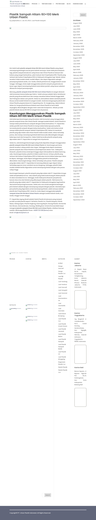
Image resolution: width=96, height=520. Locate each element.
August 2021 (77, 171)
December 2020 (78, 191)
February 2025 (78, 75)
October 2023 (78, 104)
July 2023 (76, 113)
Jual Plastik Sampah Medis (46, 462)
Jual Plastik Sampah (39, 21)
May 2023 (76, 119)
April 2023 (76, 122)
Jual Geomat (46, 409)
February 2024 (78, 93)
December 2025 (78, 46)
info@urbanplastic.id (21, 213)
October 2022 (78, 139)
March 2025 (77, 72)
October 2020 (78, 197)
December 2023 (78, 98)
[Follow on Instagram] (31, 291)
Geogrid (12, 280)
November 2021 (78, 165)
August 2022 (77, 145)
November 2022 (78, 136)
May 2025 (76, 67)
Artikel (44, 379)
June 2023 (76, 116)
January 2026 (78, 43)
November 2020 (78, 194)
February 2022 (78, 156)
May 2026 (76, 32)
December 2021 (78, 162)
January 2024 (78, 96)
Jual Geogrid (46, 406)
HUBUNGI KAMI (78, 4)
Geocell (12, 276)
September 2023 (79, 107)
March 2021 (77, 185)
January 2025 (78, 78)
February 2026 (78, 41)
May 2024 (76, 84)
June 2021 (76, 177)
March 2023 (77, 124)
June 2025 (76, 64)
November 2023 (78, 101)
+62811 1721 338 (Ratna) (41, 210)
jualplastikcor (16, 21)
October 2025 (78, 52)
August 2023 (77, 110)
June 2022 (76, 150)
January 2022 (78, 159)
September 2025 (79, 55)
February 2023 (78, 127)
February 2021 (78, 188)
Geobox (12, 283)
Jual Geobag (46, 397)
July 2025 (76, 61)
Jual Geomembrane (46, 414)
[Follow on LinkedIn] (27, 287)
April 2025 (76, 69)
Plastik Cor (13, 263)
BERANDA (26, 4)
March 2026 (77, 38)
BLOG (69, 4)
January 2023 (78, 130)
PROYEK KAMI (60, 4)
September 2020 (79, 200)
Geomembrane (15, 273)
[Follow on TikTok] (31, 287)
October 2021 (77, 168)
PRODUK (34, 4)
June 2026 (76, 29)
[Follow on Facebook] (34, 287)
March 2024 (77, 90)
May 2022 (76, 153)
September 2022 (79, 142)
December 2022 (78, 133)
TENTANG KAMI (47, 4)
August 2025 (77, 58)
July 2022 (76, 148)
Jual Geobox (46, 400)
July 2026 (76, 26)
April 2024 (76, 87)
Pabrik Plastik (46, 483)
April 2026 (76, 35)
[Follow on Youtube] (27, 291)
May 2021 (76, 179)
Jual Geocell (46, 403)
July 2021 (76, 174)
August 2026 (77, 23)
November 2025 (78, 49)
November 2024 (78, 81)
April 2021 (76, 182)
